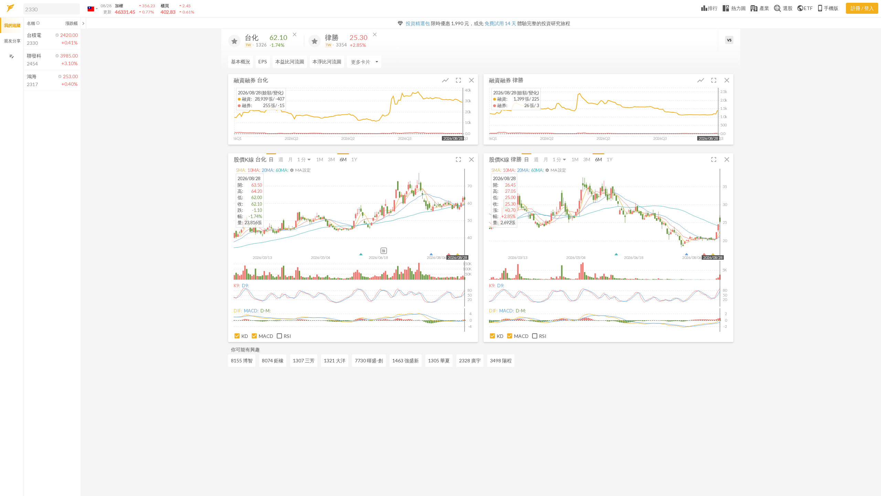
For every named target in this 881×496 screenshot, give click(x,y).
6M (343, 159)
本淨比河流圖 (326, 61)
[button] (50, 8)
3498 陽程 (501, 360)
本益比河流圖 (289, 61)
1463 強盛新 (405, 360)
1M (319, 159)
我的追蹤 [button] (12, 25)
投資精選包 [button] (418, 23)
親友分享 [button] (12, 40)
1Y (354, 159)
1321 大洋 (335, 360)
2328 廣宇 (470, 360)
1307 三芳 (304, 360)
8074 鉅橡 (273, 360)
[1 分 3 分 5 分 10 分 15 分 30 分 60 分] (304, 159)
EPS (262, 61)
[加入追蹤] (234, 41)
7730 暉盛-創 (369, 360)
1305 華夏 (439, 360)
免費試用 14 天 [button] (500, 23)
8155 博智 (242, 360)
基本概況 (240, 61)
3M (331, 159)
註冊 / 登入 (862, 8)
